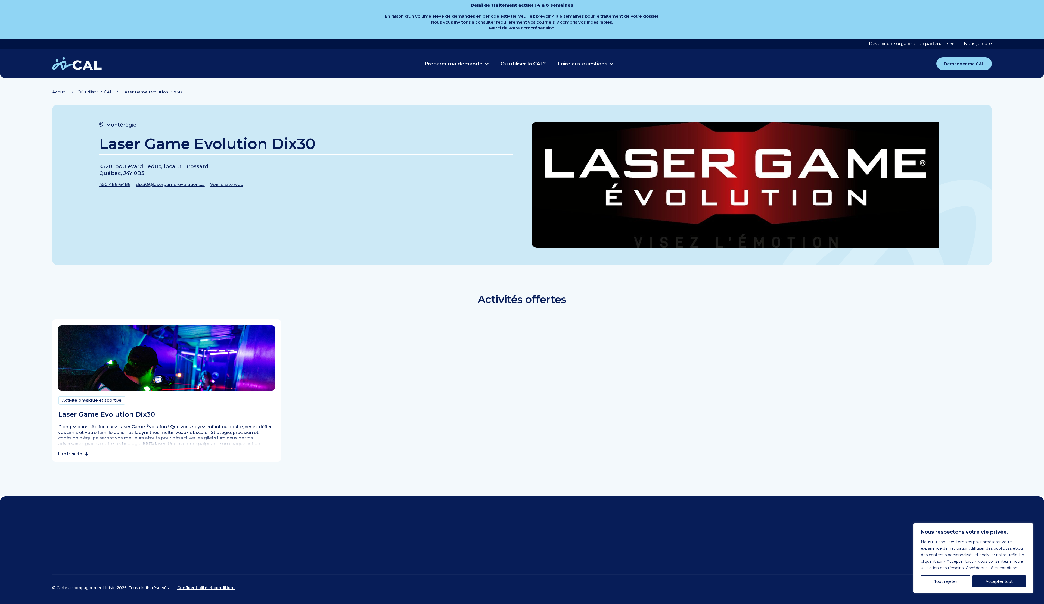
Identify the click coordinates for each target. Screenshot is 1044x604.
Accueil (59, 92)
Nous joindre (978, 43)
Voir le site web (226, 184)
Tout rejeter (945, 581)
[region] (973, 558)
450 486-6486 (114, 184)
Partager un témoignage (723, 547)
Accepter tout (999, 581)
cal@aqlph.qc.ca (439, 545)
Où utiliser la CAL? (523, 64)
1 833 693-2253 (450, 563)
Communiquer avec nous (86, 547)
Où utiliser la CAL (94, 92)
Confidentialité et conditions (992, 567)
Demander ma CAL (964, 63)
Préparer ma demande (454, 64)
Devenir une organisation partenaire (908, 43)
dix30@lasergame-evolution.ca (170, 184)
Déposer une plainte (716, 537)
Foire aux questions (582, 64)
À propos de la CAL (714, 527)
